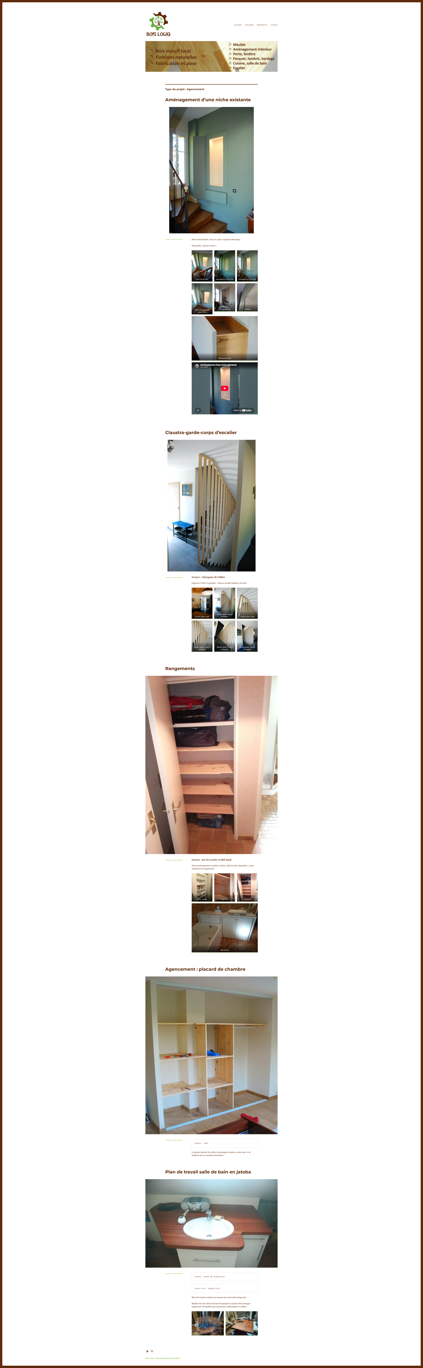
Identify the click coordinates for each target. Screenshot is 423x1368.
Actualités (249, 25)
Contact (274, 25)
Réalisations (262, 25)
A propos (238, 25)
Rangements (180, 668)
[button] (202, 265)
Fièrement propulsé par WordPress (168, 1358)
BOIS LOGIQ (149, 1358)
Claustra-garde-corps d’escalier (201, 432)
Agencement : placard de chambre (205, 969)
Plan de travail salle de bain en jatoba (208, 1172)
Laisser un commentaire (174, 239)
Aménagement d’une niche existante (208, 99)
